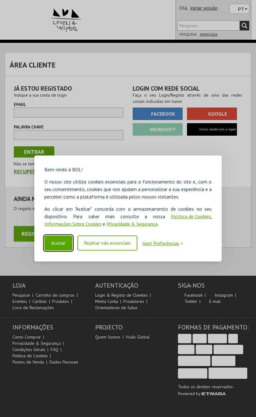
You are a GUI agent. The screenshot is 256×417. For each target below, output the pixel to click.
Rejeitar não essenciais (107, 243)
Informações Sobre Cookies (72, 224)
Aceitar (58, 243)
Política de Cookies (191, 216)
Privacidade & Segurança (132, 224)
